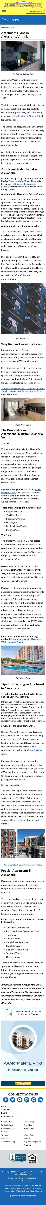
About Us (6, 1106)
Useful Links (7, 1122)
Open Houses (29, 1125)
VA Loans (4, 1135)
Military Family (29, 1135)
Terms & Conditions (23, 1181)
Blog (4, 1113)
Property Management (32, 1142)
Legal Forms (5, 1138)
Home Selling (29, 1128)
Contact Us (12, 1178)
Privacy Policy (30, 1178)
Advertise (6, 1109)
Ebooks (26, 1132)
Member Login (35, 11)
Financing (27, 1145)
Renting (27, 1138)
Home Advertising (8, 1128)
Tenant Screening (8, 1142)
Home (3, 27)
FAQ (21, 1178)
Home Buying (29, 1122)
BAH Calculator (7, 1125)
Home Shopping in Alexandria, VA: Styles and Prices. (21, 640)
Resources (10, 27)
